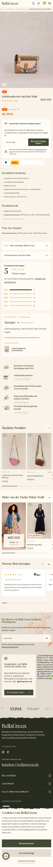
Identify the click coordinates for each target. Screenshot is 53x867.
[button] (48, 564)
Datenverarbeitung (10, 647)
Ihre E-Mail (8, 638)
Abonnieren (46, 638)
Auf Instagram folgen (15, 692)
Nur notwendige (26, 853)
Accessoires (9, 9)
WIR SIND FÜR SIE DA (21, 412)
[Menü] (48, 3)
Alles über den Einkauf (23, 379)
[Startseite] (10, 3)
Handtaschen (21, 9)
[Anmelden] (38, 3)
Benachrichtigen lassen (38, 142)
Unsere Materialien (21, 402)
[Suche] (33, 3)
